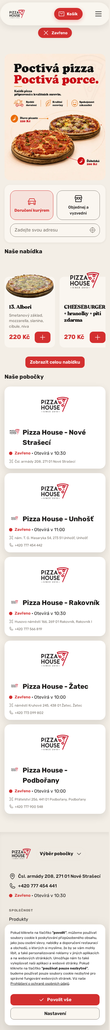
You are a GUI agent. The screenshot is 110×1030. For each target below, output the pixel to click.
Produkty (18, 919)
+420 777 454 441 (37, 886)
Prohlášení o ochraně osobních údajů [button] (39, 984)
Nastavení (55, 1013)
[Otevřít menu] (98, 14)
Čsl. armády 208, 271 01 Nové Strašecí (59, 876)
